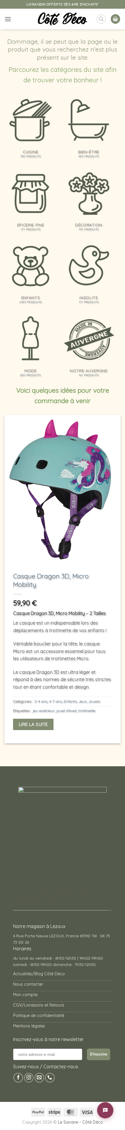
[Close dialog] (116, 517)
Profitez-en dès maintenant (59, 571)
